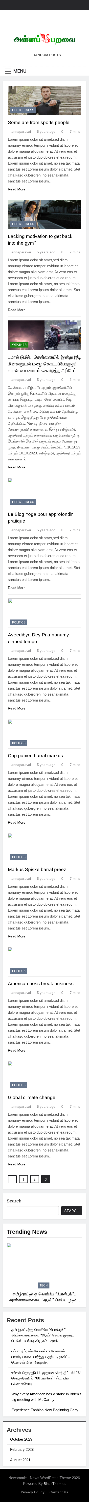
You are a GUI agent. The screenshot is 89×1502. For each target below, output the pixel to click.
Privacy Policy (32, 1492)
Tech (44, 1285)
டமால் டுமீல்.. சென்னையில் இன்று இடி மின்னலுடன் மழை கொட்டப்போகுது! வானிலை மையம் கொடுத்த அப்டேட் (44, 363)
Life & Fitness (23, 110)
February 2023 (22, 1449)
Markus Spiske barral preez (37, 869)
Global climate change (31, 1097)
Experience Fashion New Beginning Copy (44, 1410)
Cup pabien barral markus (35, 755)
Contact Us (58, 1492)
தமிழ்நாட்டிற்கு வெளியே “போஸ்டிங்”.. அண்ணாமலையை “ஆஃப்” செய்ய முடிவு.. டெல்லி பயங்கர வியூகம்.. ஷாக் (44, 1300)
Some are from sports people (38, 122)
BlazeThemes (54, 1484)
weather (19, 345)
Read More (16, 189)
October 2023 (21, 1439)
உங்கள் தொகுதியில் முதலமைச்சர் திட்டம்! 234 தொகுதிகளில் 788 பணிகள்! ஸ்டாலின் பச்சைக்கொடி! (46, 1378)
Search (14, 1200)
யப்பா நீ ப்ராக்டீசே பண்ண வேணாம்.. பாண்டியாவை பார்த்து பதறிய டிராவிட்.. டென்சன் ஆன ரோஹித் (40, 1356)
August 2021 (20, 1460)
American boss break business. (41, 983)
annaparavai (21, 131)
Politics (18, 622)
